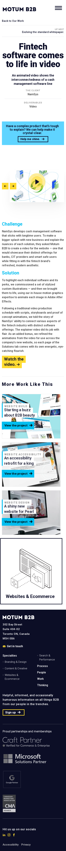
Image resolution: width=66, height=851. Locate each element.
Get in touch (15, 646)
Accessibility (10, 844)
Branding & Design (16, 661)
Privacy (25, 844)
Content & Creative (16, 668)
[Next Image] (13, 186)
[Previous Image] (5, 186)
